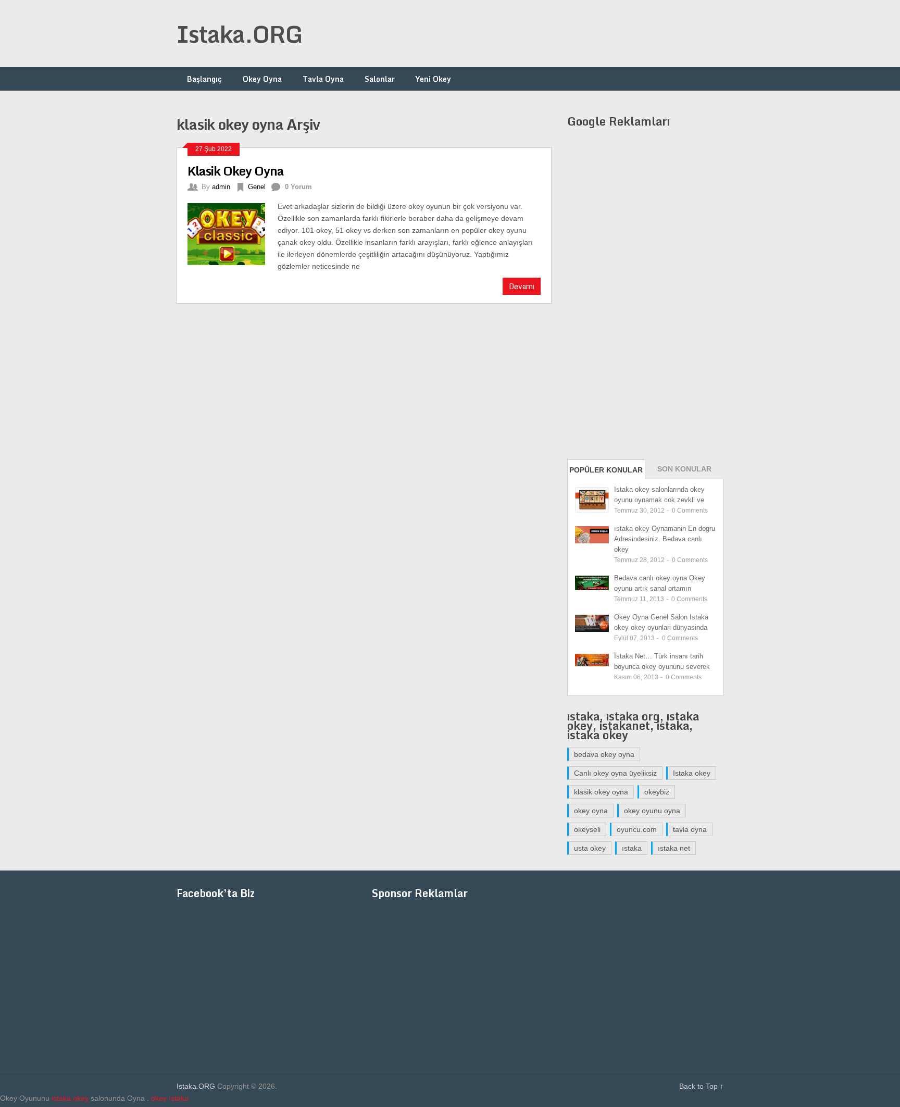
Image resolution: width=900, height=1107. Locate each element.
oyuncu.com (637, 829)
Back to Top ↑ (701, 1086)
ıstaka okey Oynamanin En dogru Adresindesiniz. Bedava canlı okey (664, 539)
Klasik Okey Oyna (236, 170)
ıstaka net (674, 848)
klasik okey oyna (601, 792)
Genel (257, 187)
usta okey (590, 848)
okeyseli (587, 829)
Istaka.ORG (240, 34)
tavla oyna (690, 829)
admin (221, 187)
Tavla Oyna (323, 79)
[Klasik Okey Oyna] (233, 233)
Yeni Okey (433, 79)
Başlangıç (204, 79)
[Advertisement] (533, 33)
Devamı (521, 286)
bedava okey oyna (604, 754)
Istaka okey (691, 773)
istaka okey (70, 1098)
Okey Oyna (262, 79)
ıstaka (632, 848)
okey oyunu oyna (652, 810)
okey (159, 1098)
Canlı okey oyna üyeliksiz (615, 773)
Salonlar (380, 79)
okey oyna (591, 810)
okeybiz (656, 792)
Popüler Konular (606, 470)
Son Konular (684, 469)
